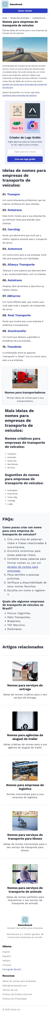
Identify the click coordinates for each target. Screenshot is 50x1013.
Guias (4, 18)
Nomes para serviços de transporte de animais (25, 889)
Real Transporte (19, 315)
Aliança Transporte (21, 264)
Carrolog (14, 229)
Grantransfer (17, 331)
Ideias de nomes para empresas (19, 981)
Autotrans (15, 280)
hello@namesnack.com (14, 985)
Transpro (13, 194)
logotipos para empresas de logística (19, 95)
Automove (15, 249)
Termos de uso (10, 990)
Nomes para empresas (19, 18)
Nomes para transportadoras (25, 392)
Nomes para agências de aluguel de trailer (25, 737)
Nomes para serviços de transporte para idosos (25, 836)
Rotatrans (15, 210)
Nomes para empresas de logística (25, 787)
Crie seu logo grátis (25, 159)
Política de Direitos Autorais (17, 994)
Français (6, 965)
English (6, 952)
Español (6, 956)
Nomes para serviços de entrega (25, 687)
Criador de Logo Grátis (25, 137)
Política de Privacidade (14, 998)
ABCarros (13, 296)
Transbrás (14, 346)
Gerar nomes (25, 10)
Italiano (6, 960)
